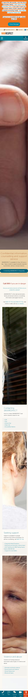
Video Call (7, 425)
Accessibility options (9, 29)
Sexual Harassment (10, 671)
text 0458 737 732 (18, 302)
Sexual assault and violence (12, 669)
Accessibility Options (10, 426)
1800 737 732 (20, 539)
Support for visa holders (11, 550)
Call (6, 419)
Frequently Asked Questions (12, 543)
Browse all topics (9, 673)
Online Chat (8, 423)
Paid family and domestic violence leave (15, 545)
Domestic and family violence (12, 667)
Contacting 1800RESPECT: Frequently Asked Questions (14, 271)
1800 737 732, (9, 302)
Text (6, 421)
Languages (20, 29)
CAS (27, 29)
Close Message (14, 24)
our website (20, 303)
